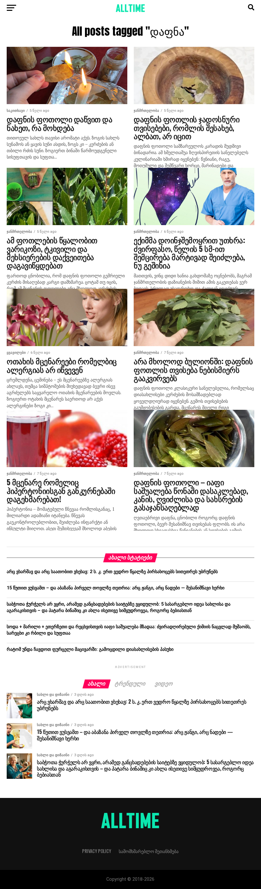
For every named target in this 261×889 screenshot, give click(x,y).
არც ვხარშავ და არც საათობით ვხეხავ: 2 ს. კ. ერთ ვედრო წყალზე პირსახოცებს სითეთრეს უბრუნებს (112, 571)
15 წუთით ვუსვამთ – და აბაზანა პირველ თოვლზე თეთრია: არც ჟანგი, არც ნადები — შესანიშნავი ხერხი (115, 588)
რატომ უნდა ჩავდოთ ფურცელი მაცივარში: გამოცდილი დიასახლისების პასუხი (90, 649)
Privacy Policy (96, 851)
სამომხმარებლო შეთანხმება (149, 851)
